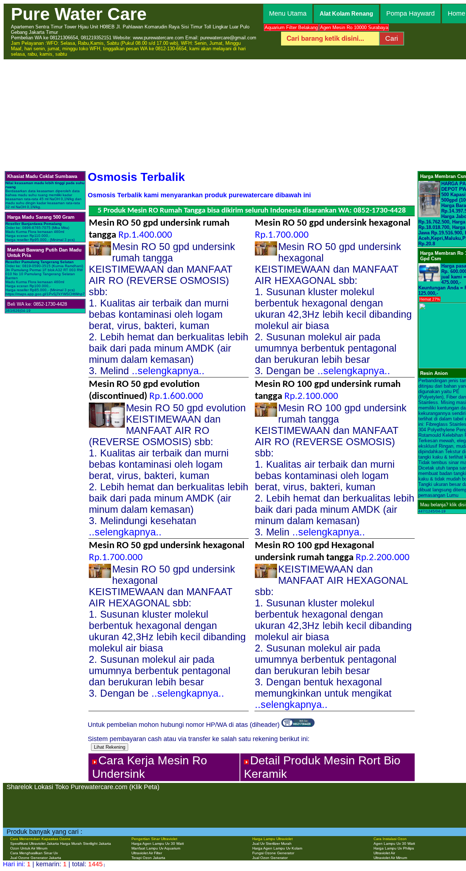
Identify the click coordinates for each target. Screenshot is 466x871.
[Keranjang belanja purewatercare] (298, 724)
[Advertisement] (233, 115)
